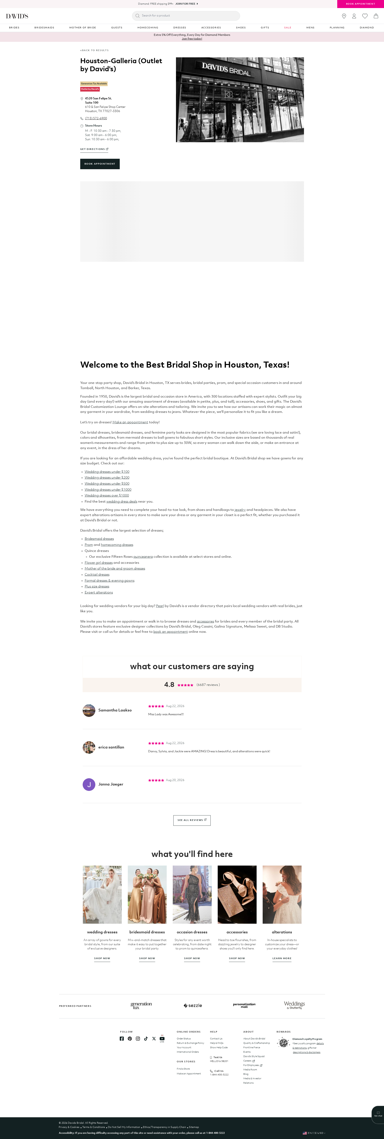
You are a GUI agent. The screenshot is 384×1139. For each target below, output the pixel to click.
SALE (287, 28)
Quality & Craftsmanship (256, 1043)
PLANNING (337, 28)
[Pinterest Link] (130, 1039)
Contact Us (216, 1039)
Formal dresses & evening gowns (109, 580)
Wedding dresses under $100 (107, 472)
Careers (247, 1061)
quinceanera (143, 557)
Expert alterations (99, 592)
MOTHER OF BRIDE (82, 28)
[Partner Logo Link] (141, 1005)
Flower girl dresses (99, 563)
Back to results (95, 50)
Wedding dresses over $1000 (107, 495)
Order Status (184, 1039)
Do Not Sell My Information (124, 1127)
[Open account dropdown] (354, 16)
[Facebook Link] (122, 1039)
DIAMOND (367, 28)
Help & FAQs (216, 1043)
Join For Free (185, 4)
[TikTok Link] (146, 1039)
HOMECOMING (147, 28)
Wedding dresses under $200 (107, 477)
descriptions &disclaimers (306, 1052)
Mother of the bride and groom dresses (115, 568)
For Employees (251, 1065)
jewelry (240, 510)
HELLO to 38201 (219, 1061)
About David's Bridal (254, 1039)
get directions (92, 149)
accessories (205, 621)
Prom (89, 545)
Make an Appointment (189, 1074)
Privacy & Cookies (69, 1127)
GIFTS (265, 28)
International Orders (188, 1052)
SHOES (241, 28)
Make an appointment (130, 422)
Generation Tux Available (94, 84)
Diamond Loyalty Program (307, 1039)
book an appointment (170, 632)
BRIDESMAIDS (44, 28)
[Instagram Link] (138, 1039)
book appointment (100, 164)
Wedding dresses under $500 (107, 483)
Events (247, 1052)
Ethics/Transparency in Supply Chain (164, 1127)
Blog (245, 1074)
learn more (282, 958)
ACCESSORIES (211, 28)
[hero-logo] (17, 16)
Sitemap (194, 1127)
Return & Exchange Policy (190, 1043)
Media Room (250, 1070)
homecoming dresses (117, 545)
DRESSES (179, 28)
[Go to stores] (344, 16)
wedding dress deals (121, 501)
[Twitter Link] (154, 1039)
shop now (102, 958)
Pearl (160, 606)
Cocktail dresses (97, 574)
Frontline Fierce (251, 1047)
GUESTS (117, 28)
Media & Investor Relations (252, 1080)
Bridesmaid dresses (99, 539)
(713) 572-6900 (96, 118)
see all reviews (190, 820)
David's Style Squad (253, 1056)
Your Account (184, 1047)
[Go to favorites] (365, 16)
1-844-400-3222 (219, 1075)
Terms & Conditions (93, 1127)
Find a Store (183, 1069)
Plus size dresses (97, 586)
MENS (310, 28)
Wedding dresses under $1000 (108, 490)
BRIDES (14, 28)
